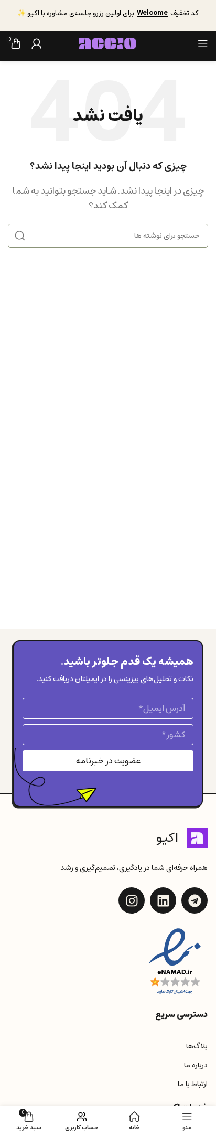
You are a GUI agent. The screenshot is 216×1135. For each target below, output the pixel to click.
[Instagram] (131, 900)
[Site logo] (108, 43)
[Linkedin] (163, 900)
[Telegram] (194, 900)
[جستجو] (20, 236)
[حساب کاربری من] (36, 43)
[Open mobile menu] (202, 43)
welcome (152, 13)
